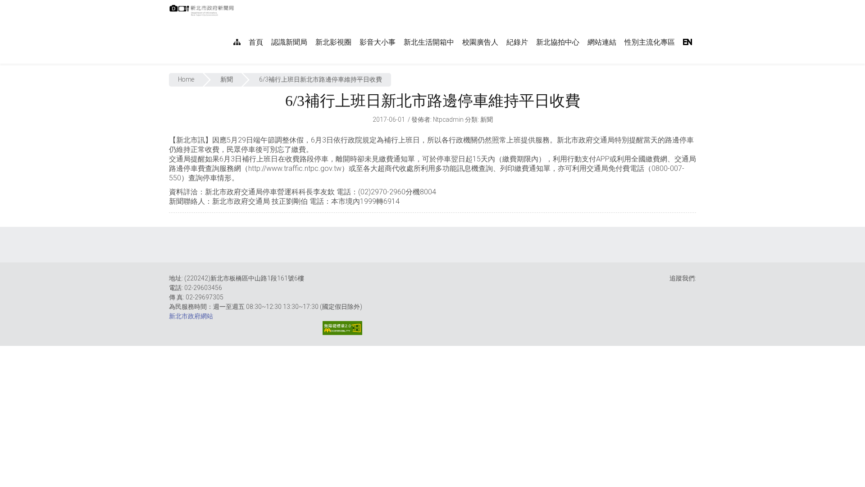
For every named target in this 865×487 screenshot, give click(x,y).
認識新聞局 (289, 42)
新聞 (226, 79)
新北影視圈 (333, 42)
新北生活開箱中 (429, 42)
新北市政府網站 (191, 316)
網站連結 (601, 42)
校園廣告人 (480, 42)
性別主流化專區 (649, 42)
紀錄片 (517, 42)
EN (687, 42)
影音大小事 (378, 42)
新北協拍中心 (557, 42)
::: (239, 4)
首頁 (256, 42)
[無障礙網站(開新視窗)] (342, 328)
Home (186, 79)
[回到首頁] (203, 13)
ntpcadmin (448, 119)
